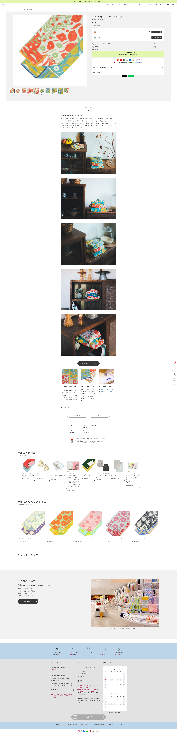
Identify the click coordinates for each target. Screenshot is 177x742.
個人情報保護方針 (111, 724)
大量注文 (166, 4)
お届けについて (54, 689)
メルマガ (75, 724)
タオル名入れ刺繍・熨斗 (155, 4)
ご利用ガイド (58, 724)
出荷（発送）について (83, 681)
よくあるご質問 (67, 724)
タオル (25, 9)
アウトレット (143, 4)
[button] (19, 476)
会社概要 (81, 724)
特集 (173, 4)
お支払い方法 (80, 662)
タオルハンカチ (99, 415)
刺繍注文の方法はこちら (107, 389)
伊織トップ (20, 9)
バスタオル (77, 415)
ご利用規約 (88, 724)
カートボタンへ (108, 738)
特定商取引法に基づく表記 (99, 724)
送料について (54, 662)
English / (93, 731)
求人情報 (120, 724)
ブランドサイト (88, 726)
